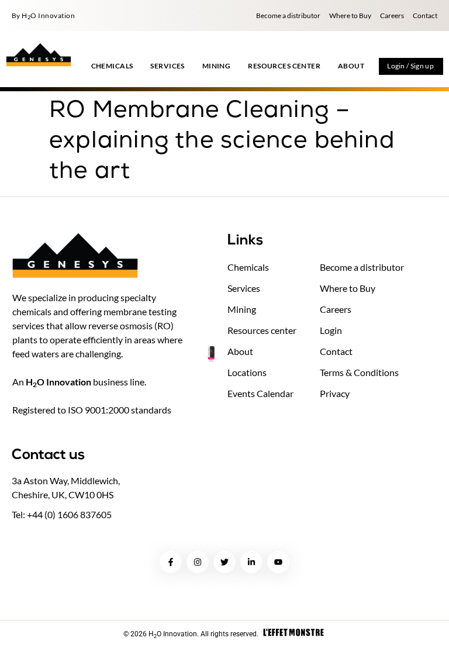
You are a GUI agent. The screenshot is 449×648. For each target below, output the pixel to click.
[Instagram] (197, 562)
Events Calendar (260, 393)
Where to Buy (350, 15)
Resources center (261, 330)
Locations (247, 372)
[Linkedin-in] (251, 562)
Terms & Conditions (359, 372)
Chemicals (248, 267)
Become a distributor (288, 15)
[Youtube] (278, 562)
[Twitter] (224, 562)
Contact (425, 15)
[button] (112, 66)
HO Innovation (58, 381)
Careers (392, 15)
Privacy (335, 393)
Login (331, 330)
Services (243, 288)
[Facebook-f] (171, 562)
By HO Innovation (43, 15)
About (240, 351)
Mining (241, 309)
